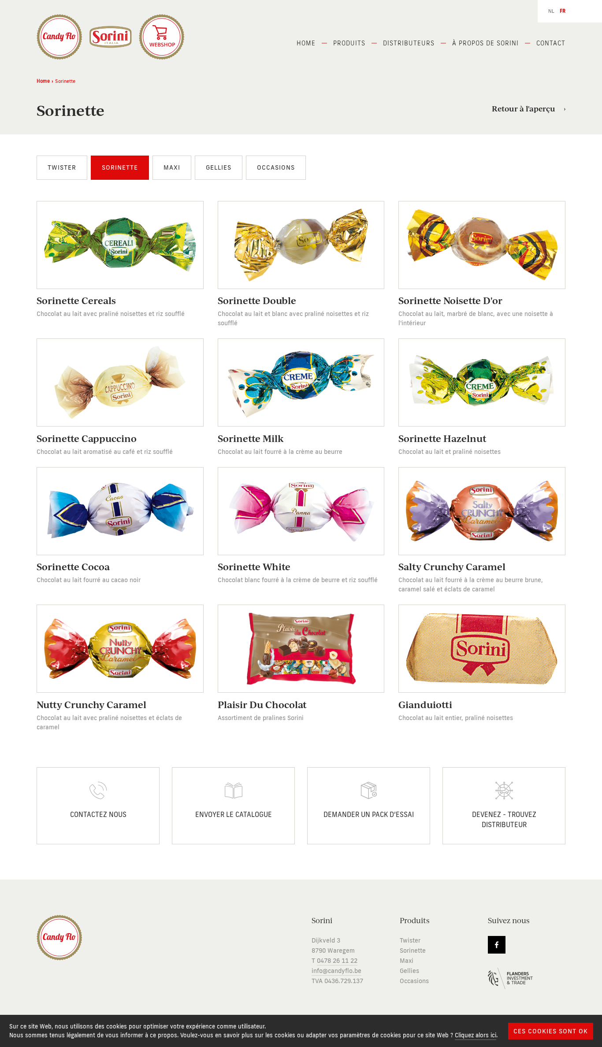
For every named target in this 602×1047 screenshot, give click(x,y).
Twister (62, 167)
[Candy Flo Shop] (162, 37)
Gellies (218, 167)
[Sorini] (59, 37)
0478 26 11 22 (337, 961)
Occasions (276, 167)
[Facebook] (496, 945)
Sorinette (120, 167)
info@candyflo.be (336, 971)
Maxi (172, 167)
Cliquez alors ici (475, 1035)
